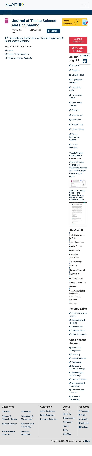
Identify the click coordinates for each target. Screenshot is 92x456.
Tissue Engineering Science (74, 137)
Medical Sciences (9, 424)
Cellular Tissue (77, 75)
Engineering (26, 411)
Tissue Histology (73, 146)
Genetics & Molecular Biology (9, 417)
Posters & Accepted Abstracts (19, 58)
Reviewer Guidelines (49, 419)
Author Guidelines (47, 411)
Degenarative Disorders (76, 81)
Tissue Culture (77, 129)
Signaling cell (77, 115)
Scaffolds (75, 110)
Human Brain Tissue (75, 96)
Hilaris (87, 441)
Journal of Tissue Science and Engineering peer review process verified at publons (77, 195)
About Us (67, 414)
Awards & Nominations (78, 40)
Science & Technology (26, 432)
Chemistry (6, 411)
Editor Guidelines (47, 415)
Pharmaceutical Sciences (8, 432)
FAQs (65, 430)
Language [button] (52, 31)
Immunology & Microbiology (27, 417)
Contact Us (67, 422)
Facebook (84, 411)
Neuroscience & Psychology (27, 425)
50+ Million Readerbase (78, 49)
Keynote (9, 50)
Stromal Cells (77, 124)
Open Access (69, 418)
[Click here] (14, 5)
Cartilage (75, 70)
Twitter (83, 415)
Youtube (84, 427)
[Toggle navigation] (84, 5)
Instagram (84, 423)
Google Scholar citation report (76, 154)
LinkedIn (84, 419)
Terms (66, 426)
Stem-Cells (76, 120)
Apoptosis (75, 65)
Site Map (67, 434)
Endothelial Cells (75, 88)
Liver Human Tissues (75, 104)
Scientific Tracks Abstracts (17, 54)
